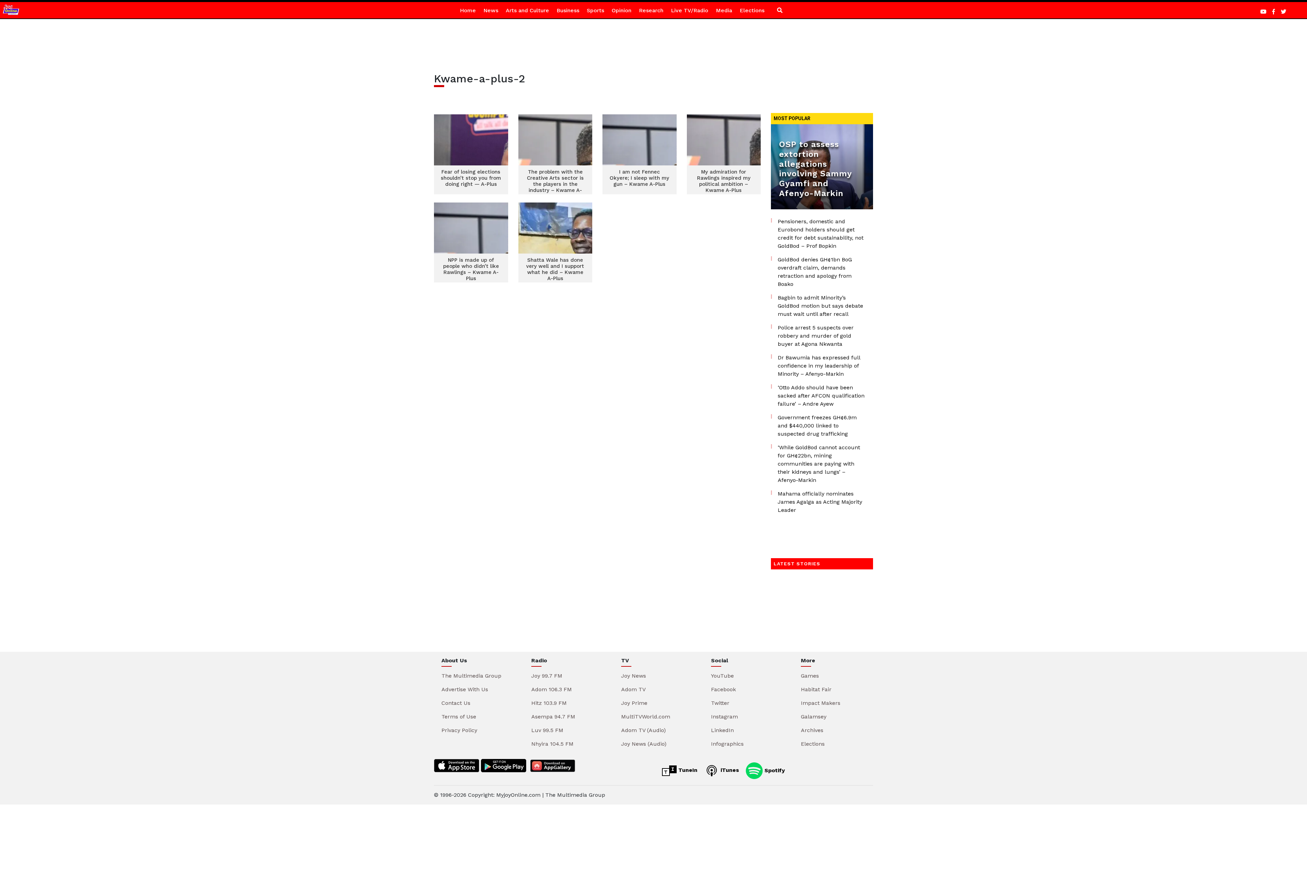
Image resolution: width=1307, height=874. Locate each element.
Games (810, 676)
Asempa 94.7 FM (553, 716)
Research (651, 10)
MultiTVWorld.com (645, 716)
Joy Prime (634, 703)
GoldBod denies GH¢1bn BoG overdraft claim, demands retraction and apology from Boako (815, 271)
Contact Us (455, 703)
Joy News (633, 676)
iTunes (729, 770)
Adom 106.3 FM (551, 689)
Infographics (727, 744)
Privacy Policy (459, 730)
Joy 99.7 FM (546, 676)
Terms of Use (458, 716)
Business (567, 10)
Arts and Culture (527, 10)
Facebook (723, 689)
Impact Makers (820, 703)
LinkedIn (722, 730)
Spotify (774, 770)
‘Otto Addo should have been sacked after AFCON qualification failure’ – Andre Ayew (821, 395)
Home (468, 10)
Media (724, 10)
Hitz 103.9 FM (549, 703)
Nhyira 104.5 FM (552, 744)
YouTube (722, 676)
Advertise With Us (464, 689)
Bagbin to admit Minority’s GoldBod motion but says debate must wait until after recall (820, 305)
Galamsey (813, 716)
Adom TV (633, 689)
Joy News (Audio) (643, 744)
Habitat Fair (816, 689)
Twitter (720, 703)
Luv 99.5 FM (547, 730)
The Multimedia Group (471, 676)
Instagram (724, 716)
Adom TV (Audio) (643, 730)
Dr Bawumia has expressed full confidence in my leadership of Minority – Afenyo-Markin (819, 365)
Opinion (621, 10)
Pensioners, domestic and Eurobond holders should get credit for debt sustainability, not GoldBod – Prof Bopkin (821, 233)
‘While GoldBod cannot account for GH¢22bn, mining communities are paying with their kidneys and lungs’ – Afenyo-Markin (819, 463)
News (490, 10)
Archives (812, 730)
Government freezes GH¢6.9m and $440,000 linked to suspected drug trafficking (817, 425)
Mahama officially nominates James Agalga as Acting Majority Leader (820, 501)
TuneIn (687, 770)
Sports (595, 10)
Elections (752, 10)
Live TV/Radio (689, 10)
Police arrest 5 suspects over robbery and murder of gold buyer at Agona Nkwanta (816, 335)
